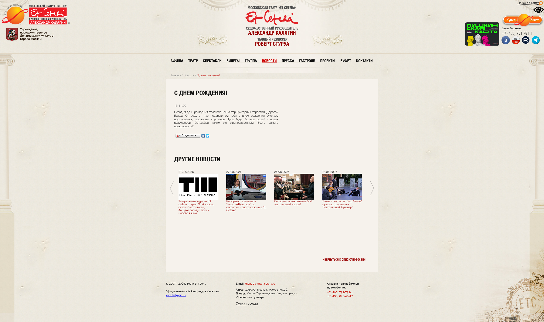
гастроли (307, 60)
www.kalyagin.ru (176, 295)
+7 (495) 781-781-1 (340, 292)
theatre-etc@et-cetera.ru (260, 283)
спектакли (212, 60)
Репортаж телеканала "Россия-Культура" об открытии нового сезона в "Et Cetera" (246, 206)
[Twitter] (207, 136)
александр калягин (272, 33)
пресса (288, 60)
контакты (364, 60)
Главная (176, 75)
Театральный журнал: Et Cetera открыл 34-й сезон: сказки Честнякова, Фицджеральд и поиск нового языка (196, 207)
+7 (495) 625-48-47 (340, 296)
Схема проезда (247, 303)
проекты (327, 60)
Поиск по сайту (528, 2)
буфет (345, 60)
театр (193, 60)
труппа (251, 60)
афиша (177, 60)
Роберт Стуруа (272, 44)
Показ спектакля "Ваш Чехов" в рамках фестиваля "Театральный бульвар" (342, 204)
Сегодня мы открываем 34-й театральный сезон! (293, 203)
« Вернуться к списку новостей (344, 259)
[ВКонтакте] (203, 136)
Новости (189, 75)
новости (269, 60)
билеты (233, 60)
